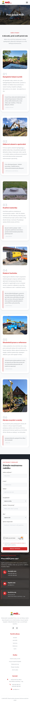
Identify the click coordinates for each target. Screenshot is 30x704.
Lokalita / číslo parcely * (9, 505)
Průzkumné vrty (15, 664)
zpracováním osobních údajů (17, 543)
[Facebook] (13, 628)
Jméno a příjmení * (7, 472)
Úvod (12, 18)
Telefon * (5, 488)
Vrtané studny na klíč (15, 658)
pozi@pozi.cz (11, 585)
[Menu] (27, 2)
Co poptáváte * (6, 497)
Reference (15, 646)
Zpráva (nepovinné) (7, 521)
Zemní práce (15, 669)
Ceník (15, 648)
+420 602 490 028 (12, 575)
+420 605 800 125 (12, 573)
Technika (15, 643)
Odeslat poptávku (15, 548)
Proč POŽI (15, 640)
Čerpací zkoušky (15, 667)
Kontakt (15, 637)
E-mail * (5, 481)
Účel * (4, 514)
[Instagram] (16, 628)
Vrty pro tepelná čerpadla (15, 661)
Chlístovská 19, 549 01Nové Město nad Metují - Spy (16, 680)
